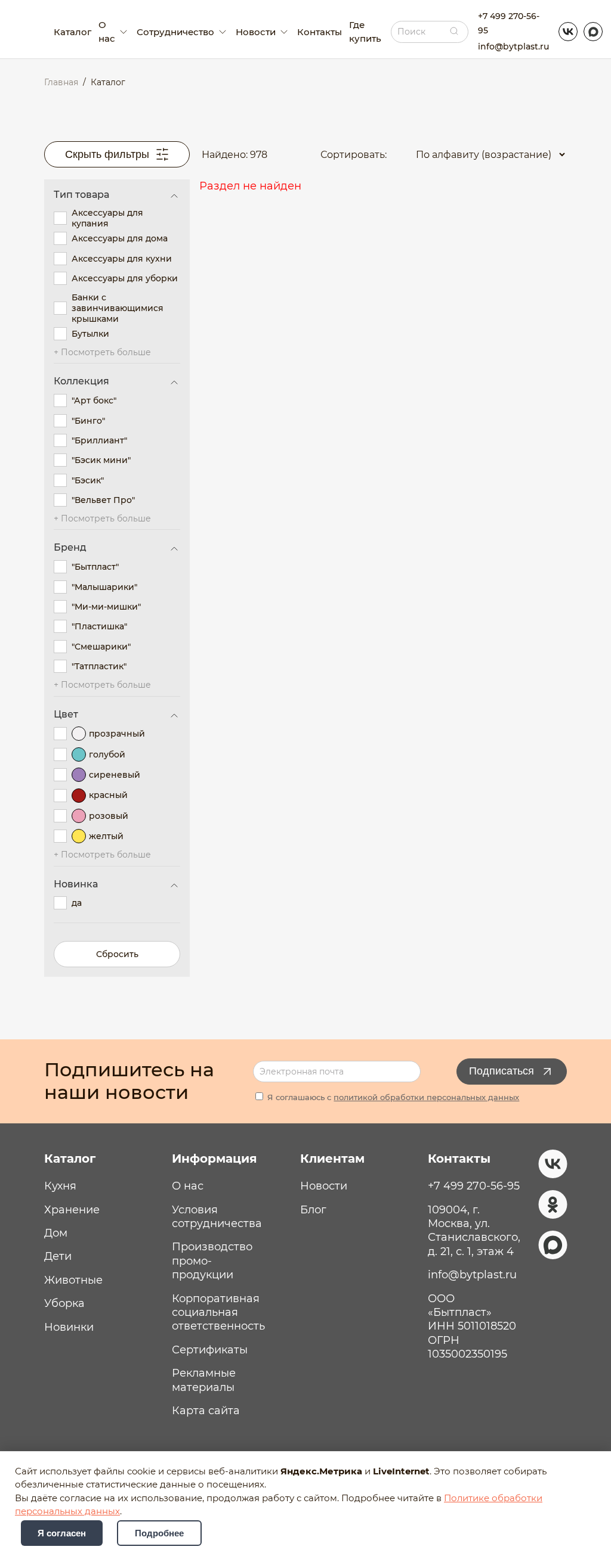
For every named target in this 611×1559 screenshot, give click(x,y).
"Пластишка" (99, 626)
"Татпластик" (99, 666)
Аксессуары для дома (120, 238)
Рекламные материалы (204, 1380)
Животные (73, 1280)
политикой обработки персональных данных (426, 1097)
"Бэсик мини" (101, 460)
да (77, 902)
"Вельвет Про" (103, 500)
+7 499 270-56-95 (508, 23)
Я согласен (62, 1533)
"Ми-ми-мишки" (106, 606)
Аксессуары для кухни (122, 258)
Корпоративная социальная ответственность (218, 1312)
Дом (55, 1233)
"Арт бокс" (94, 400)
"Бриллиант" (99, 440)
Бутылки (90, 333)
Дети (58, 1256)
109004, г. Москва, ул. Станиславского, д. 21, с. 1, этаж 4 (474, 1230)
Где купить (365, 31)
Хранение (72, 1209)
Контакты (319, 32)
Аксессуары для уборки (125, 278)
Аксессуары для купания (107, 218)
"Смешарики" (101, 646)
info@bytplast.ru (513, 46)
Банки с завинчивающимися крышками (117, 308)
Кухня (60, 1185)
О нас (187, 1185)
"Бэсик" (88, 480)
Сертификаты (210, 1349)
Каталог (72, 32)
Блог (313, 1209)
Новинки (69, 1327)
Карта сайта (206, 1410)
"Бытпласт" (95, 566)
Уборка (64, 1303)
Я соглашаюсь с (392, 1097)
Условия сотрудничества (217, 1216)
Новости (323, 1185)
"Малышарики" (104, 587)
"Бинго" (88, 420)
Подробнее (159, 1533)
